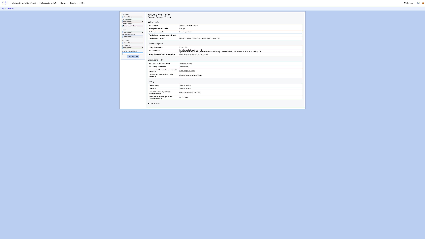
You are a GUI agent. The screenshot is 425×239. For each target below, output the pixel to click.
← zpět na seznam (154, 103)
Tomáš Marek (183, 66)
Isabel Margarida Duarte (187, 71)
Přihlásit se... (408, 3)
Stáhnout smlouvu (185, 85)
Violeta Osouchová (185, 63)
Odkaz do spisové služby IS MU (189, 92)
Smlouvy (64, 3)
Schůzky (82, 3)
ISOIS (4, 8)
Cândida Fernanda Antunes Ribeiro (190, 75)
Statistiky (73, 3)
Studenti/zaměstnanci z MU (48, 3)
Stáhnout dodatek (185, 88)
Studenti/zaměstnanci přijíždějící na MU (23, 3)
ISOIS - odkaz (184, 97)
